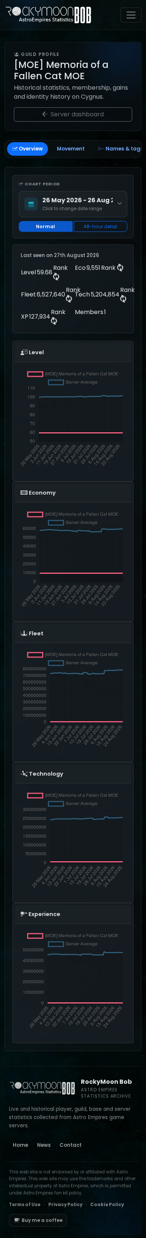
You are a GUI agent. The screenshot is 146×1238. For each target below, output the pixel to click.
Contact (71, 1145)
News (44, 1145)
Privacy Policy (65, 1205)
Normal (45, 226)
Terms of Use (24, 1205)
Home (20, 1145)
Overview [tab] (31, 148)
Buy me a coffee (42, 1220)
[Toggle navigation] (131, 15)
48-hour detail (100, 226)
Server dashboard (76, 114)
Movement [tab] (71, 148)
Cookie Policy (107, 1205)
